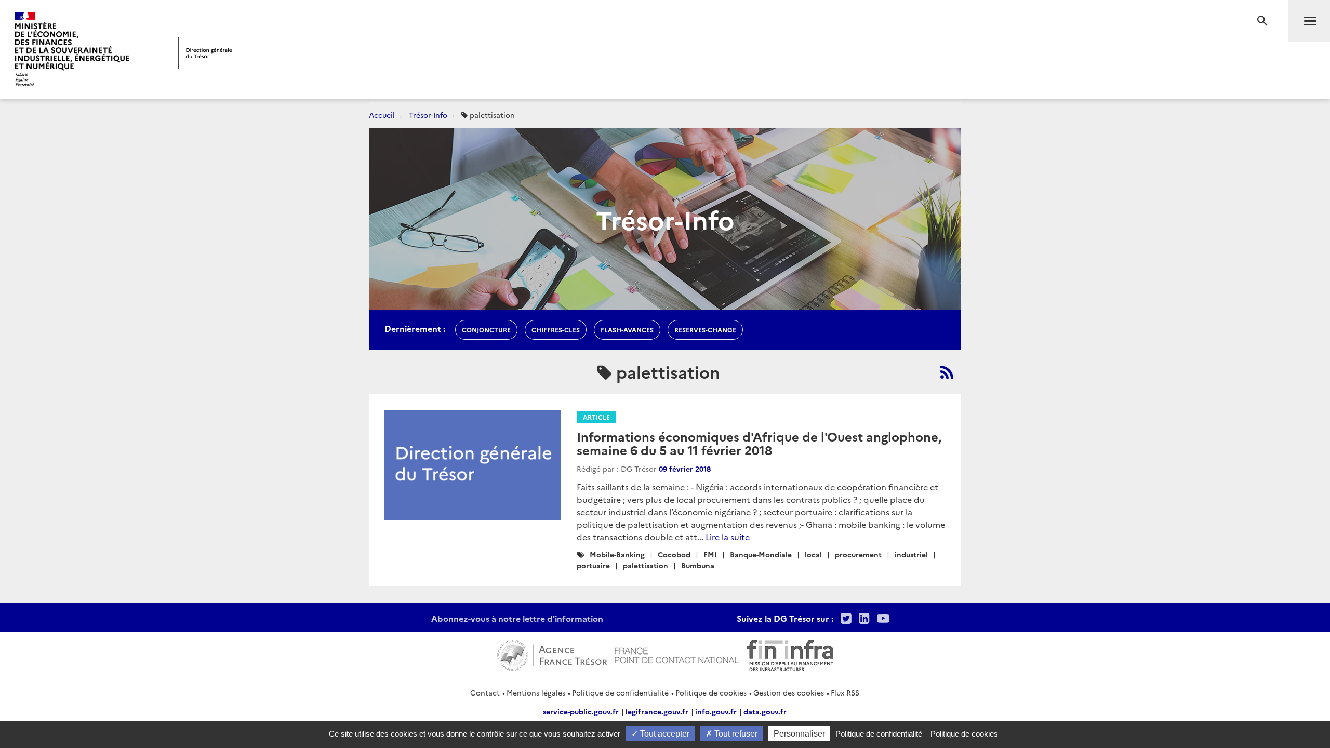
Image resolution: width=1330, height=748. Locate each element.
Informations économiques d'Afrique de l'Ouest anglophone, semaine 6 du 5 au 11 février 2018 (759, 443)
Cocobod (674, 554)
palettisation (645, 565)
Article (596, 416)
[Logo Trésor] (205, 52)
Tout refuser (734, 733)
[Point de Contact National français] (677, 654)
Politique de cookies (711, 692)
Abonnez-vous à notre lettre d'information (517, 618)
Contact (485, 692)
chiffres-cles (555, 329)
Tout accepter (663, 733)
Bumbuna (697, 565)
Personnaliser (799, 733)
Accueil (382, 115)
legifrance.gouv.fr (657, 711)
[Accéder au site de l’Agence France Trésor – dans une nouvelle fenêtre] (552, 654)
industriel (911, 554)
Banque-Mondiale (761, 554)
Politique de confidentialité (620, 692)
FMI (710, 554)
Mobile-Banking (617, 554)
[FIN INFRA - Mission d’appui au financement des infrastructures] (790, 654)
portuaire (593, 565)
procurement (858, 554)
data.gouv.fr (765, 711)
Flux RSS (845, 692)
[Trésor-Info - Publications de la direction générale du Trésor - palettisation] (946, 372)
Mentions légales (536, 692)
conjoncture (486, 329)
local (813, 554)
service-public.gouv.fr (581, 711)
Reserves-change (705, 329)
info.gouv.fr (716, 711)
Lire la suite (728, 536)
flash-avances (627, 329)
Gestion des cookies (788, 692)
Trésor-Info (428, 115)
